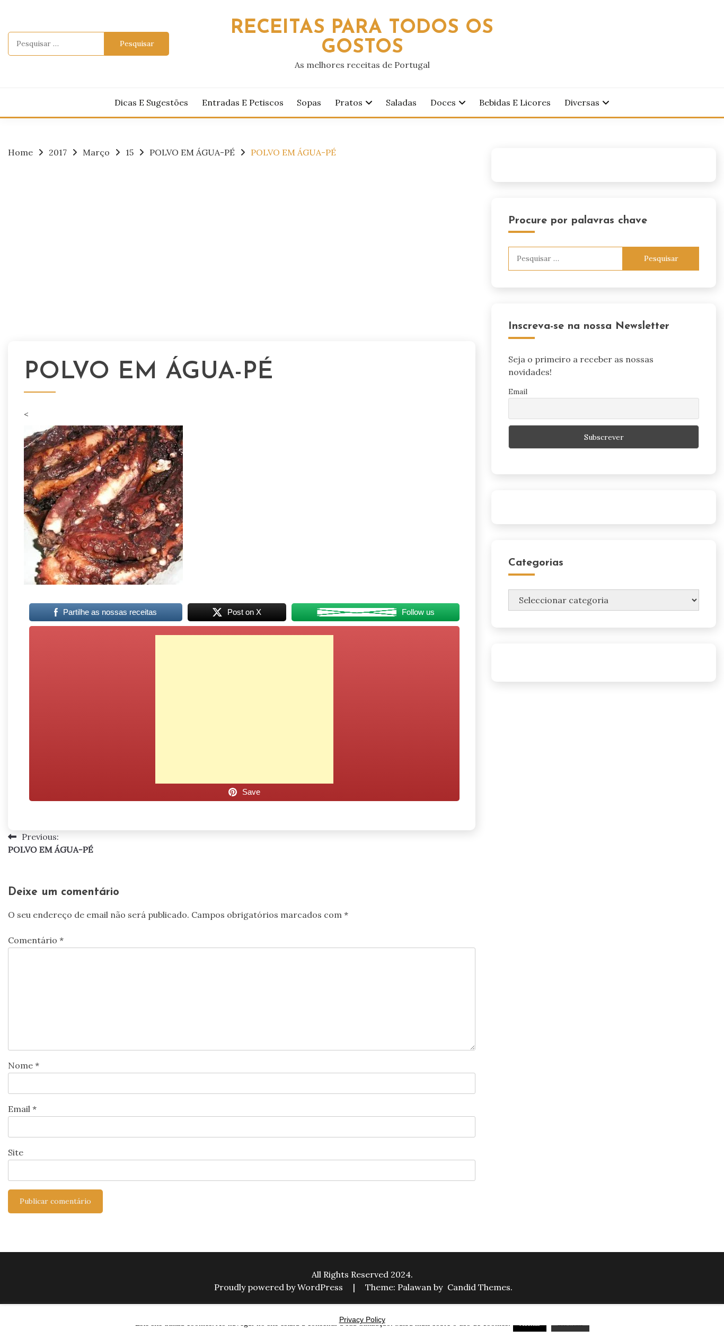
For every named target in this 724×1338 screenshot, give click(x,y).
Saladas (401, 102)
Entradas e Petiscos (243, 102)
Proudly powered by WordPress (279, 1287)
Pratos (349, 102)
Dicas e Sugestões (151, 102)
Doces (443, 102)
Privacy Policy (362, 1319)
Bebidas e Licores (515, 102)
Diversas (581, 102)
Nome (23, 1065)
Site (15, 1152)
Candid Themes (478, 1287)
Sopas (309, 102)
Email (22, 1109)
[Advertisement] (241, 246)
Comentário (36, 940)
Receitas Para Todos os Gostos (362, 37)
